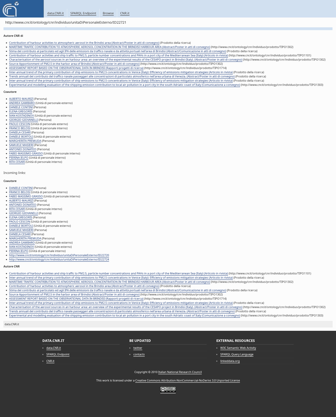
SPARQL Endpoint (83, 13)
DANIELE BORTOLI (21, 137)
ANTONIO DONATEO (22, 149)
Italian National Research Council (180, 372)
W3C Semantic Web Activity (238, 348)
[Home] (22, 9)
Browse (108, 13)
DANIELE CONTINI (21, 107)
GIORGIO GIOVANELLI (23, 120)
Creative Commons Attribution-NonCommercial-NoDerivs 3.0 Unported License (187, 380)
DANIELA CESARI (20, 132)
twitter (137, 348)
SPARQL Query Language (236, 354)
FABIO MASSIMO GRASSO (26, 153)
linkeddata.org (230, 361)
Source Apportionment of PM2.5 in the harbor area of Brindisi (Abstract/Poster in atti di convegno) (74, 64)
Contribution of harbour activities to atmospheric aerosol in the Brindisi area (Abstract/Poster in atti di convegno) (84, 43)
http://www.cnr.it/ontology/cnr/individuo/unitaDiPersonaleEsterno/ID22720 (59, 255)
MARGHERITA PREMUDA (25, 141)
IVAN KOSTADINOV (21, 116)
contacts (139, 354)
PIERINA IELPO (18, 158)
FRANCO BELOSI (19, 128)
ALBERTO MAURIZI (21, 99)
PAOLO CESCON (19, 124)
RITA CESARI (17, 162)
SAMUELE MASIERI (21, 145)
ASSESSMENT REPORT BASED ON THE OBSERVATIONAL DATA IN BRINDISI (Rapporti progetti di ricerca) (76, 68)
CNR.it (125, 13)
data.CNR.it (55, 13)
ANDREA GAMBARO (22, 103)
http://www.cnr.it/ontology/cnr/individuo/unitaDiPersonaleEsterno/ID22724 (59, 259)
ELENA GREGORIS (20, 111)
